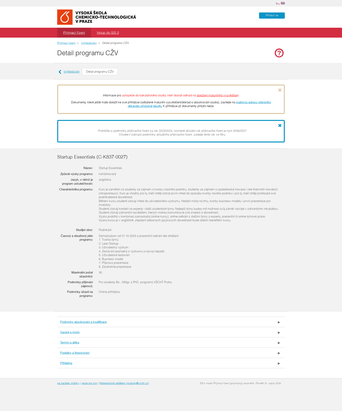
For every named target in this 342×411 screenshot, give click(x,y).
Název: (88, 168)
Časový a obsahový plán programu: (77, 237)
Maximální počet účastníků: (82, 274)
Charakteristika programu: (76, 189)
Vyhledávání (89, 43)
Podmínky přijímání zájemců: (80, 284)
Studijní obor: (84, 230)
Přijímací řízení (74, 32)
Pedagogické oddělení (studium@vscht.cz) (124, 383)
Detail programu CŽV (100, 71)
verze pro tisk (89, 383)
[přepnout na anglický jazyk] (283, 2)
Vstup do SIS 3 (108, 32)
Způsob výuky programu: (76, 174)
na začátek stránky (68, 383)
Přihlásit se (272, 15)
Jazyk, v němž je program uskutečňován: (77, 181)
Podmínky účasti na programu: (80, 293)
